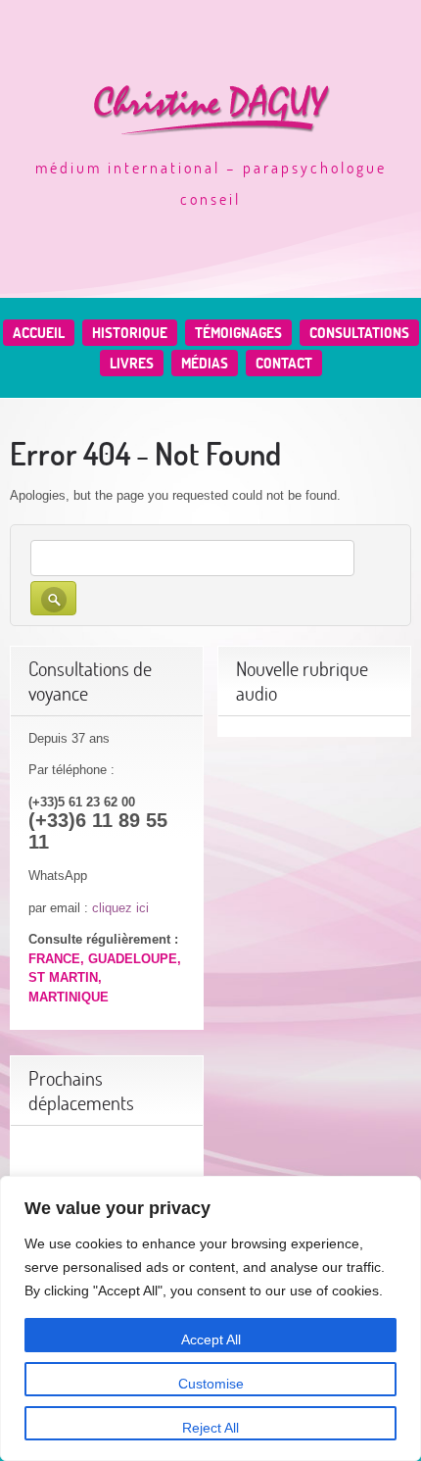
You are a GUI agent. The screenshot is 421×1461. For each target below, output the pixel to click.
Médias (204, 363)
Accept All (211, 1339)
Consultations (359, 332)
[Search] (53, 598)
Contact (284, 363)
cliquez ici (120, 908)
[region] (210, 1318)
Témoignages (238, 332)
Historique (129, 332)
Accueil (39, 332)
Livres (132, 363)
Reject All (210, 1428)
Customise (211, 1383)
